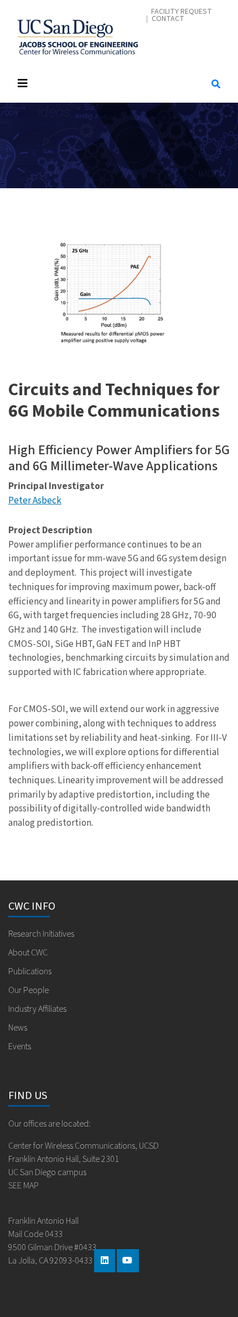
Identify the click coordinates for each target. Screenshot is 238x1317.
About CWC (28, 953)
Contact (168, 19)
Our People (28, 990)
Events (19, 1046)
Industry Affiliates (37, 1009)
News (17, 1028)
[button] (25, 291)
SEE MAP (23, 1186)
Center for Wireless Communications (77, 34)
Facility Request (181, 11)
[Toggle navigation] (103, 83)
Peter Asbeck (34, 500)
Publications (29, 971)
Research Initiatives (41, 934)
